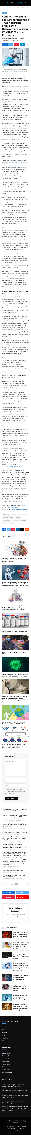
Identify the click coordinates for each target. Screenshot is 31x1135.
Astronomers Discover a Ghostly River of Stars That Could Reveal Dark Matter (21, 955)
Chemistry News (7, 1056)
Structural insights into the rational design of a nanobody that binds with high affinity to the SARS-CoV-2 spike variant (15, 824)
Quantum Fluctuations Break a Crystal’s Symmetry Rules (20, 977)
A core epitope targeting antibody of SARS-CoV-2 (14, 832)
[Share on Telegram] (22, 44)
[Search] (28, 3)
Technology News (7, 1072)
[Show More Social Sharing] (27, 44)
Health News (5, 1061)
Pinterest (4, 1035)
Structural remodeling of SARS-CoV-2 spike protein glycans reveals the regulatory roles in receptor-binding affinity (15, 838)
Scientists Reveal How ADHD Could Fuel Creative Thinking (20, 997)
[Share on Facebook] (5, 44)
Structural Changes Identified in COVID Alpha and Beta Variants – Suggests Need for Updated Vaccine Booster (15, 607)
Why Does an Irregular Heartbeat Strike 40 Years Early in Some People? (20, 987)
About (17, 1126)
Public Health (6, 520)
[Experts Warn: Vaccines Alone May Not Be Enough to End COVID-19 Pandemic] (15, 620)
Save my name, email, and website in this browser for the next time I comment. (15, 791)
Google (13, 509)
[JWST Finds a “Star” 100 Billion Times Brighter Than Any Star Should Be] (7, 934)
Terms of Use (16, 1130)
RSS (3, 1041)
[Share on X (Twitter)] (10, 44)
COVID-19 (13, 515)
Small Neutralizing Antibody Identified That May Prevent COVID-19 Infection (15, 675)
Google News (22, 509)
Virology (11, 523)
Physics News (6, 1064)
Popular (18, 517)
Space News (5, 1069)
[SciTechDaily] (15, 2)
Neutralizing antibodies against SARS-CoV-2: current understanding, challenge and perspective (15, 869)
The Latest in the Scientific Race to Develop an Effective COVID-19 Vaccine (15, 723)
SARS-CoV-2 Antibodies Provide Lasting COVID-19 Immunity (14, 653)
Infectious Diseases (8, 517)
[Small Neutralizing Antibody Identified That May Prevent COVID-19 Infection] (15, 664)
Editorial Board (12, 1128)
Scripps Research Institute (19, 520)
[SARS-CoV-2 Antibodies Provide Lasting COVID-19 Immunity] (15, 642)
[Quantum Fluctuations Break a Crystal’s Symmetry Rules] (7, 977)
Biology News (6, 1053)
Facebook (4, 1027)
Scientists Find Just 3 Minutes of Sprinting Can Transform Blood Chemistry (20, 1007)
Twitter (4, 1030)
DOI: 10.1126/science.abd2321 (11, 466)
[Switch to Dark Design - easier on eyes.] (25, 3)
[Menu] (3, 2)
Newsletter (5, 1038)
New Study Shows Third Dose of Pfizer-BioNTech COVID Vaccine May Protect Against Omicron (14, 560)
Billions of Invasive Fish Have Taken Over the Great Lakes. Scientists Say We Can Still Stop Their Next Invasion (15, 1108)
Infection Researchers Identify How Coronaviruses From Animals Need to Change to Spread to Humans (14, 746)
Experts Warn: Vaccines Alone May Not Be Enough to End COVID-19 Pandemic (14, 630)
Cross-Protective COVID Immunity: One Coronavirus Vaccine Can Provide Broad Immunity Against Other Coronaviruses (15, 583)
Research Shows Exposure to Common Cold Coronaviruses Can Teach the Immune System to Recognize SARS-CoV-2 (15, 698)
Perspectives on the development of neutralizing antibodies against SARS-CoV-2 (14, 810)
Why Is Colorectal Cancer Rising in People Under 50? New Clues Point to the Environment (21, 967)
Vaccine (5, 523)
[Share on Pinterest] (16, 44)
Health (4, 12)
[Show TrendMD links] (28, 884)
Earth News (5, 1058)
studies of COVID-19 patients (18, 163)
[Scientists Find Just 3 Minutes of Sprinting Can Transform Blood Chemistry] (7, 1006)
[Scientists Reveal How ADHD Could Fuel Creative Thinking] (7, 997)
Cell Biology (6, 515)
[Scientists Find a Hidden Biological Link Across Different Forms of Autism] (7, 945)
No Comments (6, 40)
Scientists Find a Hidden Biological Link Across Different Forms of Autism (21, 945)
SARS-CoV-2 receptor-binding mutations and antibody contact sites (13, 876)
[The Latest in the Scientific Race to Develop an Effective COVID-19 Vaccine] (15, 712)
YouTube (4, 1032)
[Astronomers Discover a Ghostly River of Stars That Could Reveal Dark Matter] (7, 955)
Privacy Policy (21, 1128)
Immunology (22, 515)
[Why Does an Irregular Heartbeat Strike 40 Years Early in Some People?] (7, 987)
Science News (6, 1067)
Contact (24, 1126)
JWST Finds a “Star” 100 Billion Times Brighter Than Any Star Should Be (20, 935)
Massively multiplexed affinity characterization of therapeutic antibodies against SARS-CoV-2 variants (15, 816)
